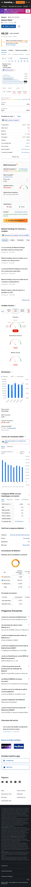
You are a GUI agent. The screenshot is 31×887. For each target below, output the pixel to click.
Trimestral (10, 446)
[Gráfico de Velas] (3, 58)
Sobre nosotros (21, 790)
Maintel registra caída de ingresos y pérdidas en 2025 (13, 291)
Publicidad (20, 794)
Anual (3, 446)
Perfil (9, 54)
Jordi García (8, 731)
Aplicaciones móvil (6, 794)
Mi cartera (4, 797)
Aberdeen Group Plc (8, 604)
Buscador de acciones (15, 6)
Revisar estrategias (11, 45)
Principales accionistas (18, 54)
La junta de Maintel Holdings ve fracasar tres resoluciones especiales (14, 270)
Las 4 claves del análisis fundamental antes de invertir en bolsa (15, 728)
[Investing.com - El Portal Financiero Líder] (9, 2)
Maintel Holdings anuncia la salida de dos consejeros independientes (14, 281)
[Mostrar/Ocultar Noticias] (11, 58)
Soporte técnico (21, 797)
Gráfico (11, 50)
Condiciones (4, 865)
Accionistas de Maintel (10, 551)
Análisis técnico (7, 306)
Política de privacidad (6, 871)
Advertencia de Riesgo (6, 876)
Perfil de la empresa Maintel (12, 528)
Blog (2, 790)
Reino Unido (26, 545)
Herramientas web (6, 800)
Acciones (4, 6)
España (25, 6)
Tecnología (26, 538)
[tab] (9, 311)
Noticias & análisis (21, 50)
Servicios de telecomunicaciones (20, 535)
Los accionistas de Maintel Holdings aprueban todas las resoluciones (13, 249)
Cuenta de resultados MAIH (12, 437)
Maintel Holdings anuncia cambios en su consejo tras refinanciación (14, 259)
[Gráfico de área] (5, 58)
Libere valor (25, 99)
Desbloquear (19, 521)
